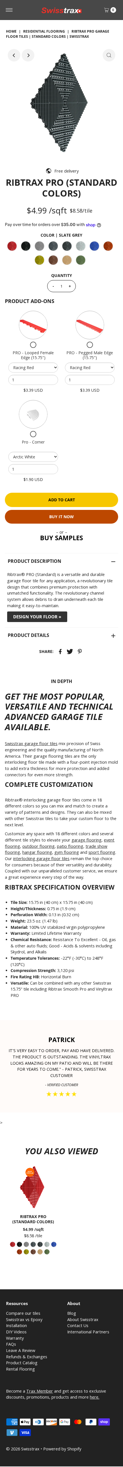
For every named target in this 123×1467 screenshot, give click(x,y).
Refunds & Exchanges (26, 1356)
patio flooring (70, 846)
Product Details (28, 635)
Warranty (15, 1338)
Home (11, 31)
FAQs (11, 1344)
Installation (16, 1325)
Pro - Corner (33, 442)
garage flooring (87, 840)
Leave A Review (20, 1350)
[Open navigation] (9, 10)
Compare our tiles (23, 1313)
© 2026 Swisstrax (22, 1449)
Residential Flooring (44, 31)
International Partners (88, 1332)
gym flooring (66, 852)
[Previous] (14, 55)
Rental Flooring (20, 1369)
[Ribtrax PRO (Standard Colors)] (33, 1187)
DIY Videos (16, 1332)
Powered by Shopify (62, 1449)
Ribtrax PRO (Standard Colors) (33, 1219)
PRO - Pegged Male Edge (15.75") (89, 355)
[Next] (28, 55)
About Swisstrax (82, 1319)
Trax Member (39, 1391)
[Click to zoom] (109, 55)
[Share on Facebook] (60, 651)
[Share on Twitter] (70, 651)
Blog (71, 1313)
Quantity (61, 275)
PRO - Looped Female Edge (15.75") (33, 355)
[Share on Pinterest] (80, 651)
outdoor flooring (38, 846)
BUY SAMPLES (61, 538)
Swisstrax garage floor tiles (31, 743)
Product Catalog (21, 1362)
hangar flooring (37, 852)
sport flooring (101, 852)
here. (94, 1397)
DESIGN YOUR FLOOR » (37, 616)
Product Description (34, 561)
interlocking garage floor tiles (41, 858)
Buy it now (61, 516)
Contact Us (77, 1325)
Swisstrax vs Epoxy (24, 1319)
